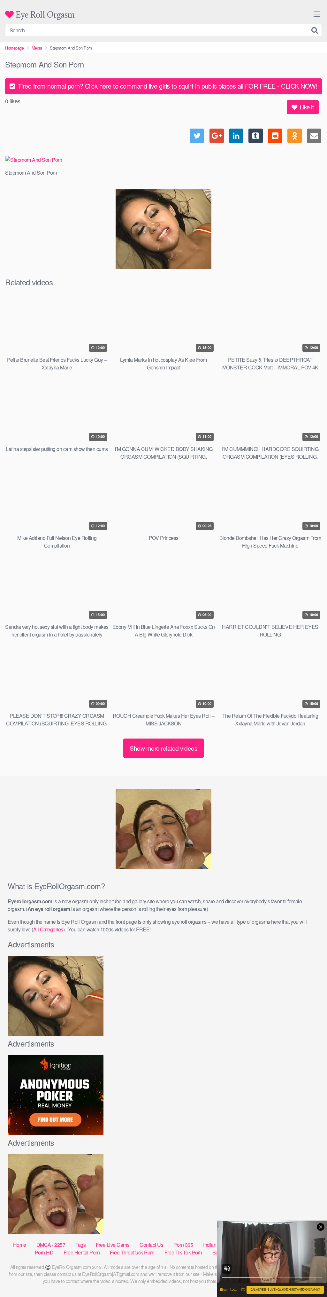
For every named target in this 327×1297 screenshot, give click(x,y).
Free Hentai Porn (82, 1252)
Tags (80, 1244)
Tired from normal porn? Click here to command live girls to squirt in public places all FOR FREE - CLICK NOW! (166, 86)
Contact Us (151, 1244)
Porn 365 (183, 1244)
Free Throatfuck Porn (132, 1252)
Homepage (14, 48)
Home (19, 1244)
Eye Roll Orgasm (44, 14)
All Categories (48, 929)
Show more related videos (163, 748)
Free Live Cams (112, 1244)
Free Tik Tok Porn (183, 1252)
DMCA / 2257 (50, 1244)
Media (37, 48)
